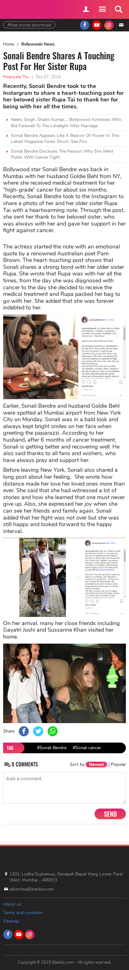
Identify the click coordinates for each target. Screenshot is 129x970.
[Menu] (102, 9)
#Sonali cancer (87, 748)
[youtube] (96, 25)
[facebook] (84, 25)
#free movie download (29, 25)
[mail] (121, 25)
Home (8, 44)
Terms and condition (23, 913)
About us (12, 904)
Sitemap (11, 921)
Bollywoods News (37, 44)
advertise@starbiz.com (31, 889)
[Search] (118, 9)
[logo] (18, 8)
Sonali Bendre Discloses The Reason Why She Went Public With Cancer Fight (62, 154)
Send (110, 814)
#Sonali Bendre (51, 748)
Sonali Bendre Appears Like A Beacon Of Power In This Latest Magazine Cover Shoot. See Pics (65, 139)
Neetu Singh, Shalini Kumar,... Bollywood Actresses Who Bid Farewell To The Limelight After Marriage (66, 123)
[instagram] (109, 25)
